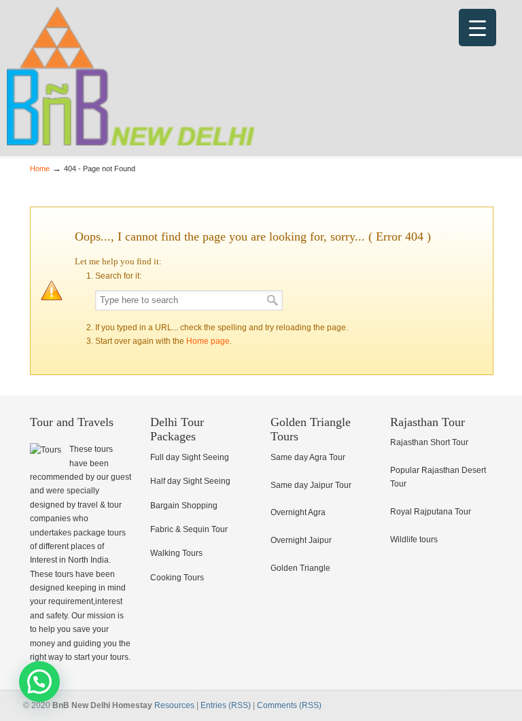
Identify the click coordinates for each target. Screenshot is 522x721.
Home (40, 168)
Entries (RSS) (226, 705)
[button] (39, 681)
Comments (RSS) (289, 705)
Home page (208, 341)
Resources (174, 705)
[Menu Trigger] (477, 27)
